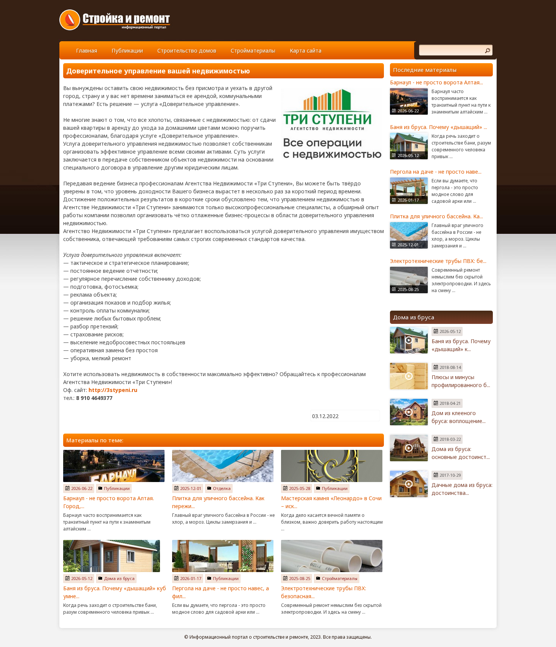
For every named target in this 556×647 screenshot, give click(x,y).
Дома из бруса (119, 578)
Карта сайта (305, 50)
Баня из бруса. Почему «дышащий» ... (438, 127)
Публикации (127, 50)
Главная (86, 50)
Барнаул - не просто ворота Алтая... (436, 82)
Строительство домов (186, 50)
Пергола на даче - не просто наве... (435, 171)
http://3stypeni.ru (113, 389)
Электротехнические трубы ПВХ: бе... (438, 260)
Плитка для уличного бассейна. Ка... (436, 216)
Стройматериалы (253, 50)
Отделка (222, 488)
